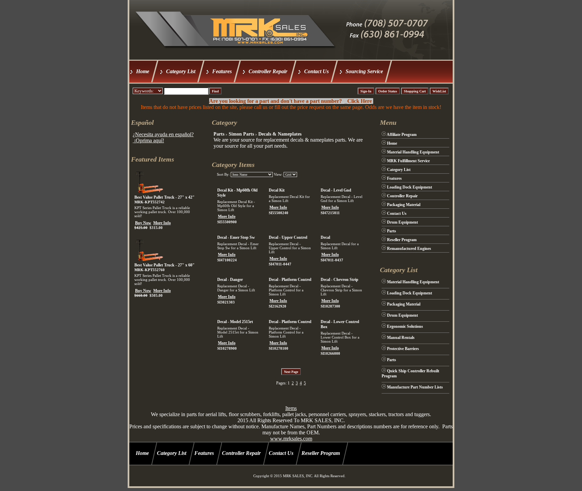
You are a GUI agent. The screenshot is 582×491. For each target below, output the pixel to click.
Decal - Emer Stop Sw (236, 237)
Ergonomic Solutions (405, 326)
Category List (180, 71)
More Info (162, 223)
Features (222, 71)
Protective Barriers (403, 348)
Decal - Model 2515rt (235, 321)
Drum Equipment (402, 222)
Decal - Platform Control (290, 279)
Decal (325, 237)
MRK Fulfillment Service (408, 160)
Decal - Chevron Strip (339, 279)
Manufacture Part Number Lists (415, 387)
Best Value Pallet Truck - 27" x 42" (164, 197)
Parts (219, 134)
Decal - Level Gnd (336, 190)
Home (142, 71)
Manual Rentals (401, 337)
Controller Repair (268, 71)
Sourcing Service (364, 71)
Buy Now (143, 223)
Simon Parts (241, 134)
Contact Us (316, 71)
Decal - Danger (230, 279)
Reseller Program (402, 239)
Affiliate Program (402, 134)
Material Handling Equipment (413, 152)
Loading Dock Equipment (409, 187)
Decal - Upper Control (288, 237)
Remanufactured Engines (409, 248)
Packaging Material (403, 204)
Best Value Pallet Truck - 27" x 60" (164, 265)
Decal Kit (277, 190)
